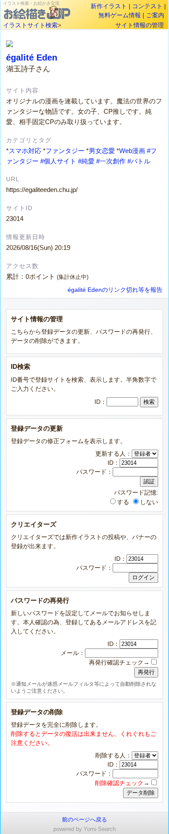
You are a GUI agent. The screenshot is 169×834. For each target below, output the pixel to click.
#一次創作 (111, 161)
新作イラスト (109, 6)
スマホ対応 (25, 150)
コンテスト (147, 6)
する (123, 501)
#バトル (138, 161)
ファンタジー (65, 150)
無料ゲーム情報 (119, 15)
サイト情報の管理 (139, 25)
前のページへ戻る (84, 819)
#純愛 (86, 161)
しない (149, 501)
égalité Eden (31, 57)
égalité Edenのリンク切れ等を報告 (115, 290)
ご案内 (155, 15)
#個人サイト (58, 161)
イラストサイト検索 (30, 25)
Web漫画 (132, 150)
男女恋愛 (102, 150)
